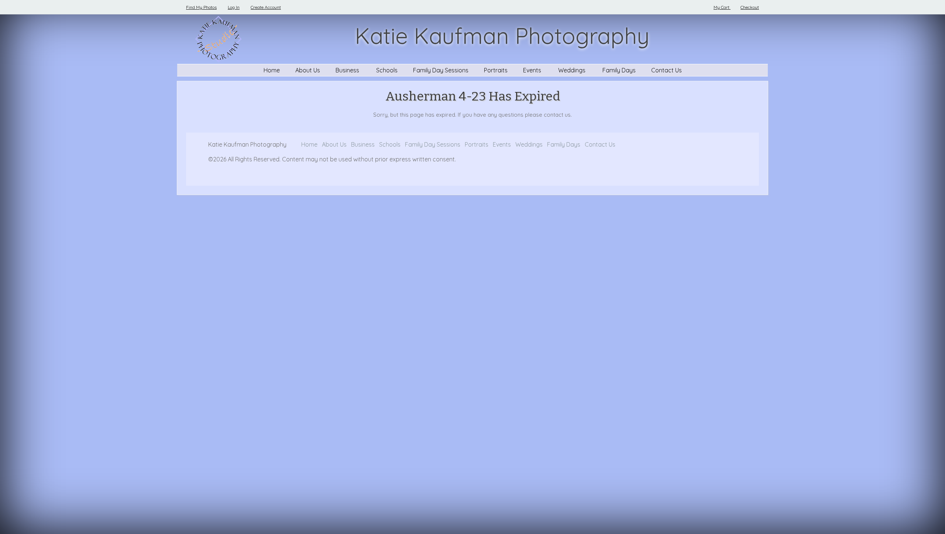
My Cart (722, 7)
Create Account (266, 7)
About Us (307, 70)
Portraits (496, 70)
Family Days (619, 70)
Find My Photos (201, 7)
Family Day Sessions (440, 70)
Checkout (749, 7)
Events (533, 70)
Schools (387, 70)
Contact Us (666, 70)
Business (348, 70)
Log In (234, 7)
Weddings (572, 70)
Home (272, 70)
